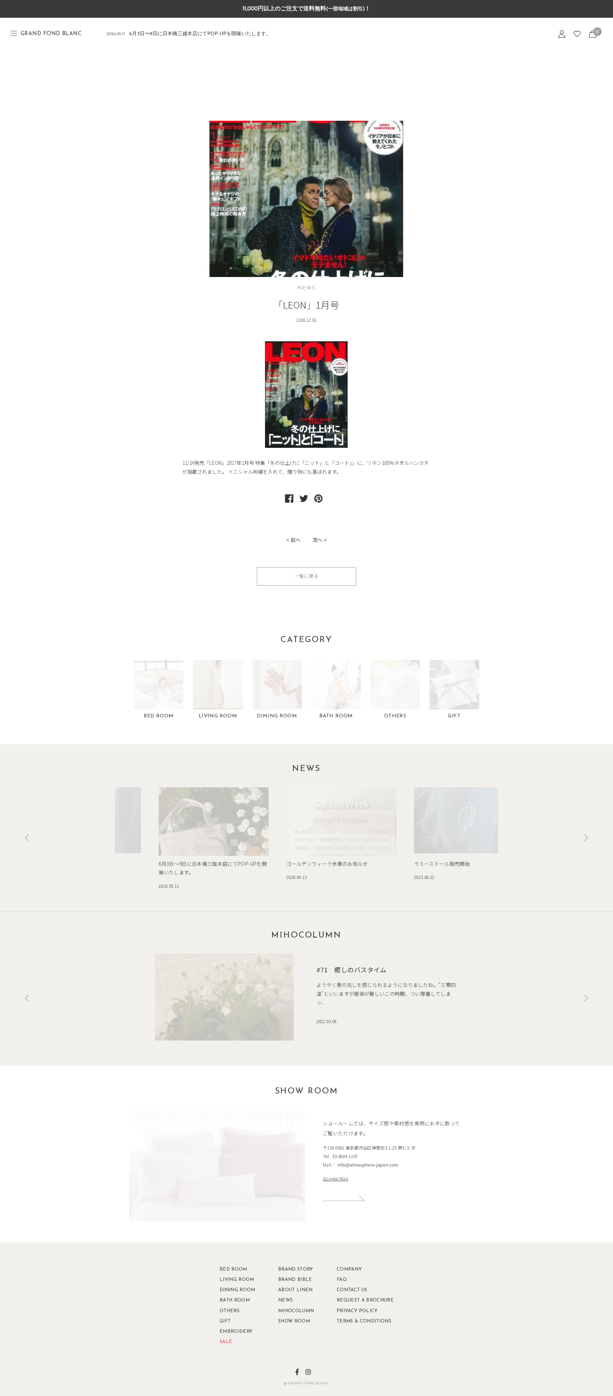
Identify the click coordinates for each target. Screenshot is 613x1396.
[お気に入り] (577, 34)
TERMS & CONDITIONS (354, 1321)
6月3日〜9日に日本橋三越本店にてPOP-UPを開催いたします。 (188, 34)
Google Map (335, 1178)
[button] (586, 837)
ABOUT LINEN (295, 1290)
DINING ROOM (277, 716)
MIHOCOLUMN (296, 1311)
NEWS (285, 1300)
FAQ (342, 1279)
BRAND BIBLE (295, 1279)
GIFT (454, 716)
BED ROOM (158, 716)
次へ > (320, 539)
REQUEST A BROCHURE (354, 1300)
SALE (226, 1342)
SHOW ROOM (294, 1321)
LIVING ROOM (218, 716)
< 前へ (293, 539)
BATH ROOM (336, 716)
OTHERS (395, 716)
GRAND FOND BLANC (51, 34)
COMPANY (349, 1269)
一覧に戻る (307, 575)
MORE (403, 1200)
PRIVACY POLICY (354, 1311)
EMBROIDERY (236, 1331)
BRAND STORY (295, 1269)
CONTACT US (352, 1290)
